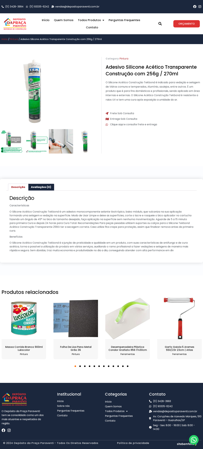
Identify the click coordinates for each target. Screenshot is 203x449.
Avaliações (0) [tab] (41, 187)
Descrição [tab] (18, 187)
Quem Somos (63, 20)
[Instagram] (199, 6)
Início (45, 20)
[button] (160, 24)
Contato (92, 27)
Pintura (14, 39)
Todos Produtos (89, 20)
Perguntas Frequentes (124, 20)
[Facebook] (194, 6)
